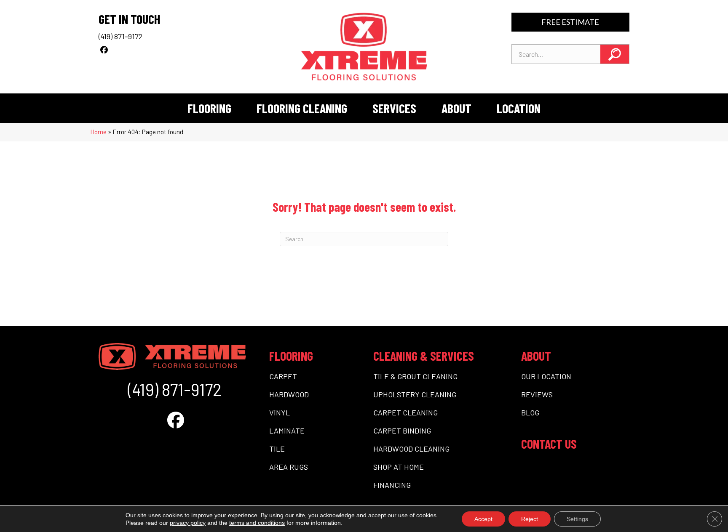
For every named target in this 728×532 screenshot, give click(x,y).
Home (98, 132)
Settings (577, 519)
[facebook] (104, 49)
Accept (483, 519)
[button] (614, 54)
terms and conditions (257, 522)
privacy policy (188, 522)
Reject (529, 519)
